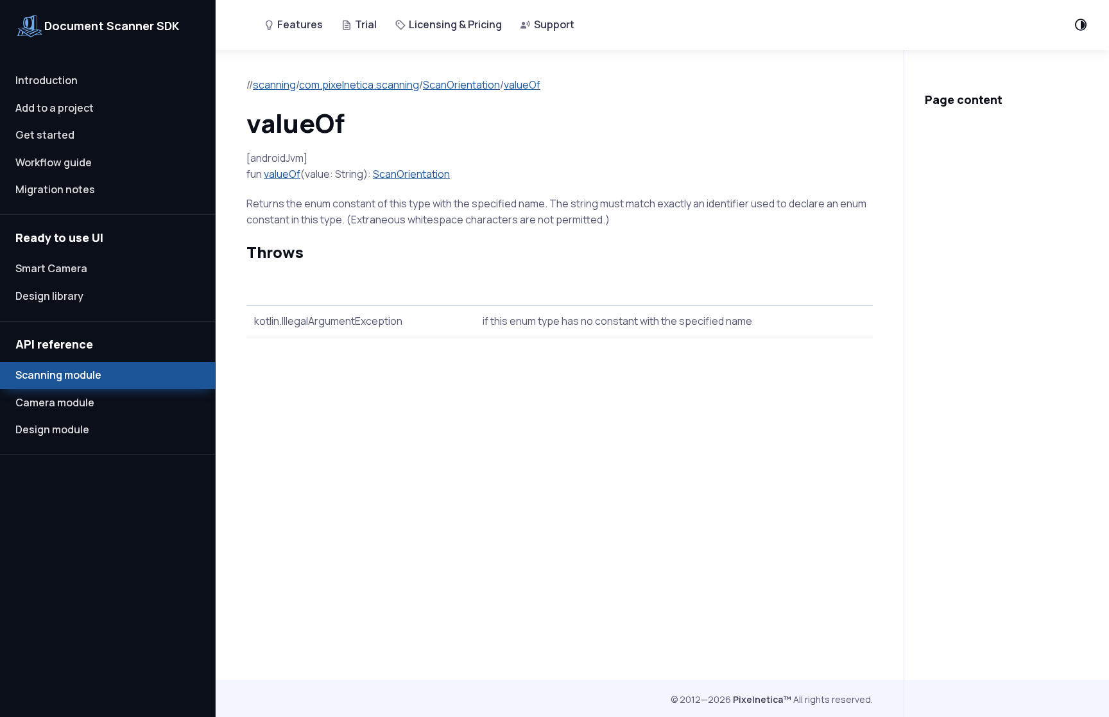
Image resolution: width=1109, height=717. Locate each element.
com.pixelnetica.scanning (359, 85)
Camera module (54, 402)
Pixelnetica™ (762, 699)
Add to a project (54, 108)
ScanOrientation (461, 85)
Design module (52, 429)
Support (554, 24)
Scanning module (58, 375)
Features (300, 24)
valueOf (522, 85)
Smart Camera (51, 268)
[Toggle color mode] (1081, 25)
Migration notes (55, 189)
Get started (44, 135)
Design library (49, 296)
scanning (274, 85)
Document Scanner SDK (112, 25)
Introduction (46, 80)
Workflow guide (53, 162)
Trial (366, 24)
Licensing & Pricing (455, 24)
